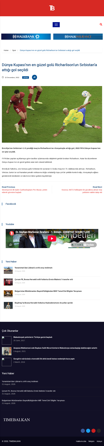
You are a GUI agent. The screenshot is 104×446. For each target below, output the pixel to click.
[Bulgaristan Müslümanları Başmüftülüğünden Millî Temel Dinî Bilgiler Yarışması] (8, 293)
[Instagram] (99, 431)
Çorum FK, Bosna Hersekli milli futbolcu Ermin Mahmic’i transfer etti (44, 279)
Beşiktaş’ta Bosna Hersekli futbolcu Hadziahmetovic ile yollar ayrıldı (44, 303)
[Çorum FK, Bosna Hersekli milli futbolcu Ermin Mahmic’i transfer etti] (8, 282)
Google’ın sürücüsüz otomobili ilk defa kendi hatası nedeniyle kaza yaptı (44, 359)
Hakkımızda (81, 441)
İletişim (91, 441)
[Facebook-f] (83, 431)
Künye (99, 441)
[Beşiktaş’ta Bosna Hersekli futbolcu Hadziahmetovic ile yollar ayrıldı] (8, 305)
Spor (14, 50)
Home (6, 50)
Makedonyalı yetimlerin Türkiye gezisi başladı (32, 337)
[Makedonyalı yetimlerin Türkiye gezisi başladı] (6, 340)
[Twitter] (88, 431)
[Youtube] (93, 431)
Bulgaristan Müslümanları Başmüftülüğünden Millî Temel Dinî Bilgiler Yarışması (48, 291)
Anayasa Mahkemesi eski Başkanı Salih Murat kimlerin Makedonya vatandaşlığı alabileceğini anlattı (55, 348)
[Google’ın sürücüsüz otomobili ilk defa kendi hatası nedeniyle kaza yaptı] (6, 362)
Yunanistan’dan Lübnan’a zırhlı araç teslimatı (33, 267)
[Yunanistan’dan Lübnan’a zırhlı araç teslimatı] (8, 270)
